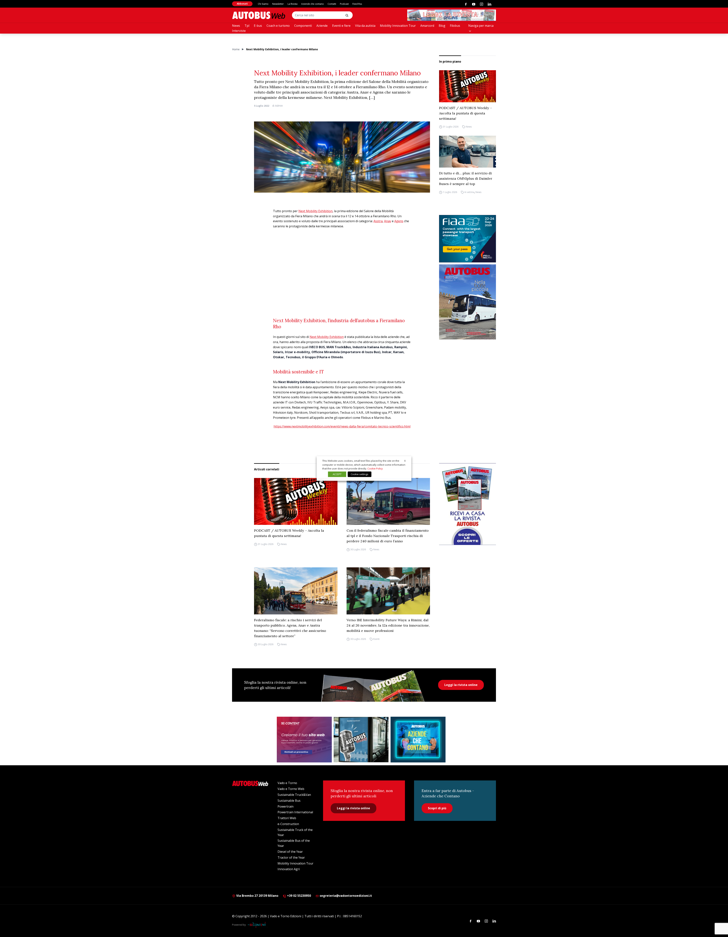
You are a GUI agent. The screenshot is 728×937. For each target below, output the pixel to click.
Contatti (332, 4)
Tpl (247, 26)
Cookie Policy (375, 468)
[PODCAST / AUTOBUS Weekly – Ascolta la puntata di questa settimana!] (467, 86)
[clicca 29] (451, 15)
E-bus (258, 26)
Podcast (344, 4)
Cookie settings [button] (359, 474)
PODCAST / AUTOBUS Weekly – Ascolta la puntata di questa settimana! (465, 113)
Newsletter (278, 4)
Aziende (322, 26)
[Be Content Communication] (258, 925)
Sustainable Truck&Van (294, 795)
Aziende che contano (312, 4)
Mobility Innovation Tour (398, 26)
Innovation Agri (289, 869)
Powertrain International (295, 812)
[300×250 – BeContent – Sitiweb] (304, 740)
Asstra (378, 221)
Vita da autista (365, 26)
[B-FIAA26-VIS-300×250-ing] (467, 238)
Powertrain (285, 806)
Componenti (303, 26)
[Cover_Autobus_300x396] (467, 301)
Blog (442, 26)
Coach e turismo (278, 26)
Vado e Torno (287, 783)
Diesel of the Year (290, 852)
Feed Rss (357, 4)
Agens (398, 221)
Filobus (455, 26)
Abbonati (242, 3)
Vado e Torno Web (291, 789)
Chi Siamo (263, 4)
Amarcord (427, 26)
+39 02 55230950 (298, 896)
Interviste (239, 31)
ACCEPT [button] (337, 474)
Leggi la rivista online (461, 685)
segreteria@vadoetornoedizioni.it (346, 896)
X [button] (405, 460)
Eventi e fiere (341, 26)
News (236, 26)
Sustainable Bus (289, 800)
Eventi (376, 639)
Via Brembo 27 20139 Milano (256, 896)
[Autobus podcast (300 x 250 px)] (361, 740)
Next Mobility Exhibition (315, 211)
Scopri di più (437, 808)
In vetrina (469, 192)
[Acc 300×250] (418, 740)
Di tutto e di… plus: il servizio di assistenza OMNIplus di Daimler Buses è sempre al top (465, 178)
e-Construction (288, 824)
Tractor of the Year (291, 857)
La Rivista (292, 4)
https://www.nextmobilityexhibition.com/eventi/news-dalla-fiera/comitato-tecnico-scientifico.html (342, 426)
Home (236, 49)
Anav (387, 221)
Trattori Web (287, 818)
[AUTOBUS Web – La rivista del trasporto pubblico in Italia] (258, 15)
